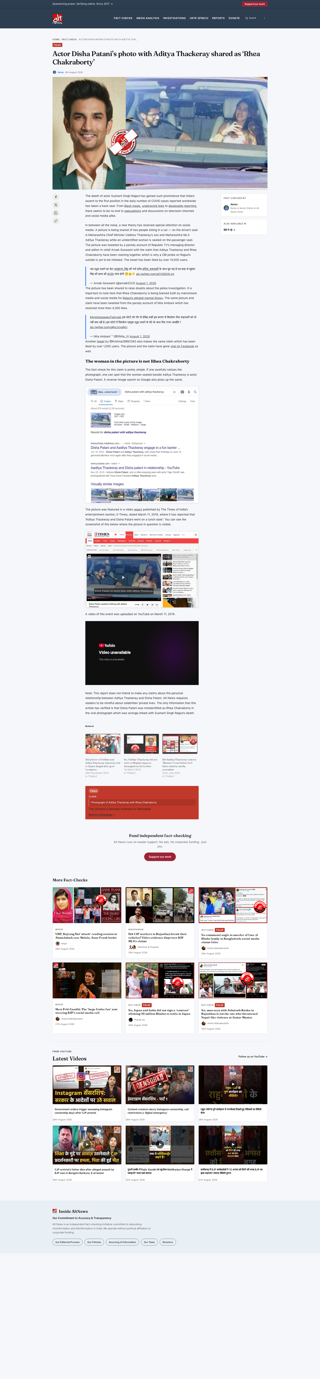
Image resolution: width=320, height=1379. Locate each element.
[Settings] (265, 18)
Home (56, 39)
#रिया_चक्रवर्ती (150, 269)
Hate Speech (199, 18)
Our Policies (94, 1242)
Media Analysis (147, 18)
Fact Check (69, 39)
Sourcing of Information (122, 1242)
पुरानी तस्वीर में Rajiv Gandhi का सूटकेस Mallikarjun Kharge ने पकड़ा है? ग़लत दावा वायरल (160, 1171)
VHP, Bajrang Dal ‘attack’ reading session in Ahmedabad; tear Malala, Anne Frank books (86, 935)
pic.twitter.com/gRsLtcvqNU (108, 327)
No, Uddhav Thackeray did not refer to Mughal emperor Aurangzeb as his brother (140, 763)
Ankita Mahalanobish (218, 948)
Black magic (132, 206)
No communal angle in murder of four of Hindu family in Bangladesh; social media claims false (230, 938)
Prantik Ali (139, 1019)
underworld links (153, 206)
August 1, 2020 (146, 283)
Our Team (149, 1242)
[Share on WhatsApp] (55, 213)
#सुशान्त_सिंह (121, 269)
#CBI (110, 274)
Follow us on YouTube (253, 1056)
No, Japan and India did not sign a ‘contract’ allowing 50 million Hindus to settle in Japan (159, 1012)
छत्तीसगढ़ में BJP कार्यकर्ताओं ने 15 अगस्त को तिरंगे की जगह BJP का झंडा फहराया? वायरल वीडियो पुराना (231, 1171)
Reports (218, 18)
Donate (234, 18)
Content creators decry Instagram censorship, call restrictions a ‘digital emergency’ (158, 1111)
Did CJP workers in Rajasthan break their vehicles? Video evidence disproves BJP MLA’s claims (157, 937)
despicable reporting (182, 206)
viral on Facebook (182, 346)
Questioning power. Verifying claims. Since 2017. (82, 3)
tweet (100, 341)
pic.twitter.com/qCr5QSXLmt (155, 274)
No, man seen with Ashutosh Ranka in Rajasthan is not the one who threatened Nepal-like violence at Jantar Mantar (229, 1014)
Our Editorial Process (67, 1242)
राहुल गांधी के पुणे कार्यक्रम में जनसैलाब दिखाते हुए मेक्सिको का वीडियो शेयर (231, 1111)
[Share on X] (55, 205)
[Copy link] (55, 221)
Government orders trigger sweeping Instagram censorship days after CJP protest (83, 1111)
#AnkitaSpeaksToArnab (105, 317)
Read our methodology (102, 814)
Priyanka (154, 947)
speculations (132, 211)
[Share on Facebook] (55, 197)
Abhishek (142, 947)
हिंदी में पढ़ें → (229, 229)
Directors (167, 1242)
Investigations (174, 18)
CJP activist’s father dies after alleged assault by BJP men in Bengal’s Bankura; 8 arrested (84, 1171)
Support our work (255, 4)
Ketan (61, 72)
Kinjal (64, 943)
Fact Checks (123, 18)
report (138, 509)
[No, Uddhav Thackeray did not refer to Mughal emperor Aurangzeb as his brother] (141, 744)
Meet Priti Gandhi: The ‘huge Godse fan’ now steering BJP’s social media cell (86, 1011)
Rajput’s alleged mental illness (143, 298)
